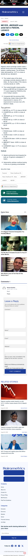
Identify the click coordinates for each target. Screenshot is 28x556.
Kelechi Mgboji (24, 456)
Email (7, 338)
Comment (8, 309)
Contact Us (3, 492)
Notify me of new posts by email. (15, 368)
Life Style (3, 522)
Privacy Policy (4, 495)
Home (2, 18)
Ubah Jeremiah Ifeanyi (14, 40)
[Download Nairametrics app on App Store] (14, 479)
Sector (2, 517)
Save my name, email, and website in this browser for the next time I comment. (15, 357)
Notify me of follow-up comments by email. (14, 365)
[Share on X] (3, 34)
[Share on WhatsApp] (17, 34)
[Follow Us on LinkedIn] (16, 546)
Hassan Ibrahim (11, 287)
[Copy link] (21, 34)
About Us (3, 489)
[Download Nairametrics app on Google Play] (14, 472)
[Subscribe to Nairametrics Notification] (24, 553)
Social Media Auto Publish (8, 555)
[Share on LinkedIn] (12, 34)
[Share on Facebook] (7, 34)
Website (7, 346)
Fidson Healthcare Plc (15, 173)
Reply (8, 294)
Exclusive (3, 509)
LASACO (4, 180)
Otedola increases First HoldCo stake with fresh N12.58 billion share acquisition (12, 428)
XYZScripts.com (22, 555)
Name (7, 330)
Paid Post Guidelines (6, 500)
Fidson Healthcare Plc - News (9, 177)
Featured (4, 173)
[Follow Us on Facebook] (12, 546)
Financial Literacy (5, 519)
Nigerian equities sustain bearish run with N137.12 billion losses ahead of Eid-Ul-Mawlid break (14, 403)
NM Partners (4, 497)
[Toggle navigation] (23, 12)
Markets (6, 18)
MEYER (12, 180)
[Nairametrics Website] (10, 12)
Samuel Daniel (24, 408)
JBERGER (23, 177)
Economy (3, 511)
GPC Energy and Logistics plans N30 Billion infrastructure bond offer (13, 452)
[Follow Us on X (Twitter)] (22, 546)
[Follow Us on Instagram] (19, 546)
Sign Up (14, 538)
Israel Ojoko (24, 432)
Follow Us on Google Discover (17, 43)
